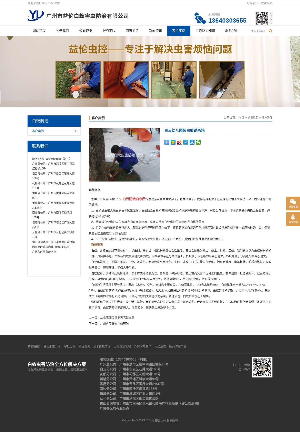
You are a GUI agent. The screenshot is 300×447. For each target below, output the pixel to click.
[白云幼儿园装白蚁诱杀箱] (124, 154)
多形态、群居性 (184, 273)
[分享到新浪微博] (179, 142)
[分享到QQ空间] (173, 142)
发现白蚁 (217, 301)
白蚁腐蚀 (244, 227)
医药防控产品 (177, 346)
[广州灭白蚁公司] (78, 13)
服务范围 (109, 30)
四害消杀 (132, 30)
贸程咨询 (84, 346)
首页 (241, 117)
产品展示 (253, 117)
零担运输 (69, 346)
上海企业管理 (122, 346)
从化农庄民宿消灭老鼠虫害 (117, 317)
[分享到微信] (198, 142)
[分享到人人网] (192, 142)
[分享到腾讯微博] (185, 142)
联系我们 (253, 3)
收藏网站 (266, 3)
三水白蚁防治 (101, 346)
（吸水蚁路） (145, 290)
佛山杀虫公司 (52, 346)
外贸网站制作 (142, 346)
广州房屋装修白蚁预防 (114, 323)
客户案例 (178, 30)
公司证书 (85, 30)
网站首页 (39, 30)
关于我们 (62, 30)
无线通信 (160, 346)
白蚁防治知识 (205, 30)
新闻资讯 (155, 30)
